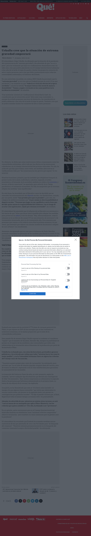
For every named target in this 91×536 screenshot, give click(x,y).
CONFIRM (32, 293)
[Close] (76, 240)
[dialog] (45, 268)
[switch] (67, 268)
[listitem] (45, 264)
